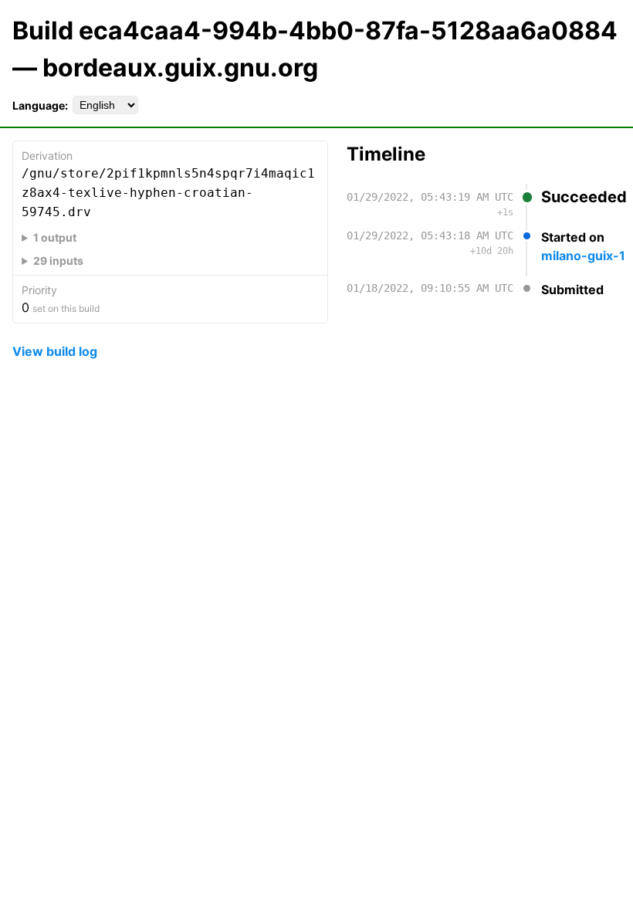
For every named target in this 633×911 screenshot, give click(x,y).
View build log (54, 351)
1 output (54, 237)
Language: (40, 105)
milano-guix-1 (583, 255)
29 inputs (58, 260)
